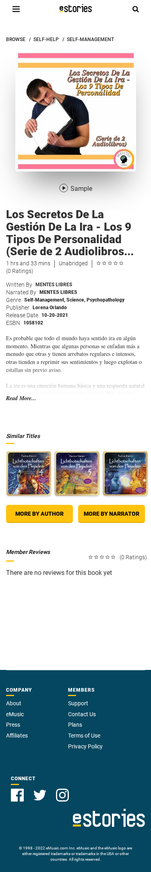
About (13, 703)
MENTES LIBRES (53, 284)
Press (13, 724)
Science (75, 300)
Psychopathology (105, 300)
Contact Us (82, 714)
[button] (16, 9)
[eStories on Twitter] (40, 795)
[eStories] (76, 8)
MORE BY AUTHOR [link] (39, 513)
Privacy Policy (85, 746)
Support (78, 703)
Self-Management (44, 300)
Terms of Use (84, 735)
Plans (75, 724)
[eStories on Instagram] (62, 795)
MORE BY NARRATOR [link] (111, 513)
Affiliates (17, 735)
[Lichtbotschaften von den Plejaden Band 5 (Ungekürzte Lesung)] (77, 473)
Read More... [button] (21, 398)
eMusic (15, 714)
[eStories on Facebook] (17, 795)
